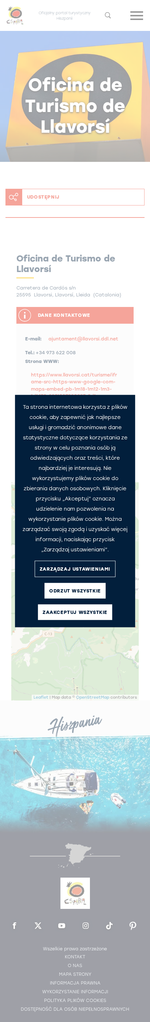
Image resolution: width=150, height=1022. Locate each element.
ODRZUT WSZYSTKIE (75, 590)
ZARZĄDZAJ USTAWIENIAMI (75, 568)
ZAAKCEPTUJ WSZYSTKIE (75, 612)
